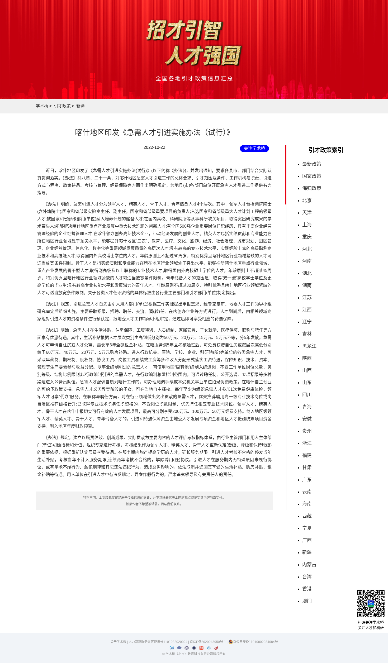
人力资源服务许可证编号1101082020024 (158, 642)
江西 (307, 309)
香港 (307, 589)
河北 (307, 249)
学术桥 (42, 106)
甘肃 (307, 467)
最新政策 (311, 164)
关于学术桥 (118, 642)
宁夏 (307, 528)
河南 (307, 261)
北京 (307, 200)
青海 (307, 406)
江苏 (307, 297)
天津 (307, 212)
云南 (307, 491)
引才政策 (62, 106)
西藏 (307, 516)
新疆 (80, 106)
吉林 (307, 334)
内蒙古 (309, 564)
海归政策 (311, 188)
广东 (307, 479)
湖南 (307, 285)
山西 (307, 370)
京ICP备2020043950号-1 (208, 642)
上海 (307, 224)
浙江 (307, 443)
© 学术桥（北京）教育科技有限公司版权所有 (194, 654)
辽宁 (307, 322)
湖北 (307, 273)
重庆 (307, 237)
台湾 (307, 576)
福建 (307, 455)
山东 (307, 382)
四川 (307, 394)
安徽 (307, 419)
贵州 (307, 431)
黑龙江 (309, 346)
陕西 (307, 358)
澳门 (307, 601)
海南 (307, 504)
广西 (307, 540)
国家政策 (311, 176)
